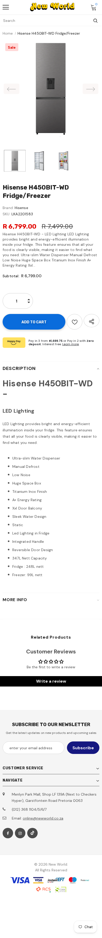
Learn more (70, 344)
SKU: (6, 214)
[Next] (90, 89)
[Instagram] (20, 833)
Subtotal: (11, 276)
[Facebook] (8, 833)
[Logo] (52, 7)
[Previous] (11, 89)
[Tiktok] (32, 833)
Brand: (8, 207)
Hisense (21, 207)
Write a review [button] (51, 681)
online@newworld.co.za (43, 818)
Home (8, 33)
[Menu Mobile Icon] (6, 7)
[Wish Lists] (74, 322)
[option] (51, 89)
